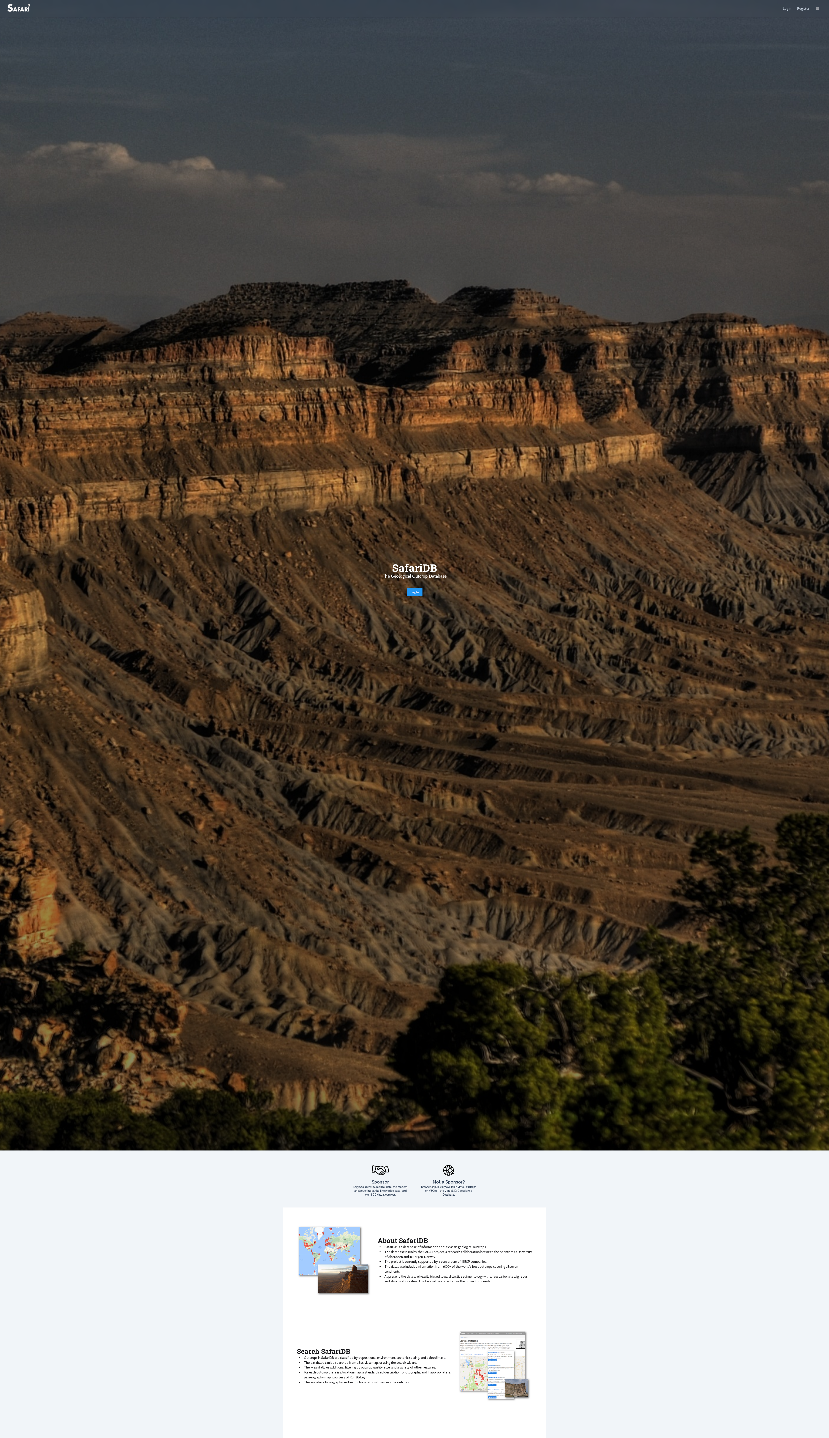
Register (803, 8)
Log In (787, 8)
